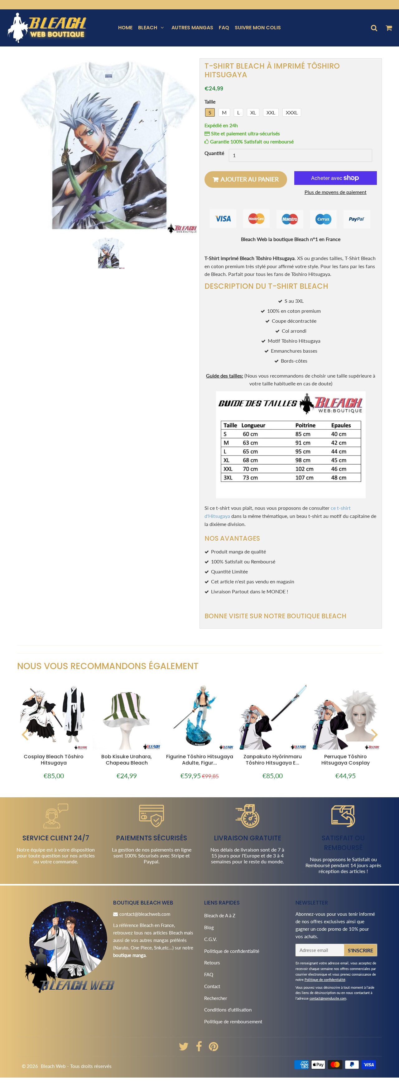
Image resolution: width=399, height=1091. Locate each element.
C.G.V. (210, 939)
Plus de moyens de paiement (336, 192)
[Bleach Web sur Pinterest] (213, 1048)
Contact (212, 986)
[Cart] (389, 27)
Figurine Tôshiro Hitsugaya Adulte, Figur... (199, 759)
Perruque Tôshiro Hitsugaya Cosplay (345, 759)
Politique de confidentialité (231, 951)
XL (253, 112)
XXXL (292, 112)
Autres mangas (192, 27)
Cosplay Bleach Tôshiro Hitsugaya (54, 759)
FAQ (224, 27)
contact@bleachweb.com (144, 914)
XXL (271, 112)
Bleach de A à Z (219, 915)
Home (125, 27)
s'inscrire (360, 950)
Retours (212, 962)
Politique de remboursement (233, 1021)
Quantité (214, 153)
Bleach (147, 27)
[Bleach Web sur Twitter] (184, 1048)
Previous (24, 734)
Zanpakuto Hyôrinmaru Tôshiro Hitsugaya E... (272, 759)
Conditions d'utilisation (228, 1009)
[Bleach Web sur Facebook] (199, 1048)
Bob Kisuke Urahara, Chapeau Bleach (126, 759)
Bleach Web (53, 1066)
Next (374, 734)
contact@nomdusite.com (328, 998)
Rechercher (215, 998)
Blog (209, 927)
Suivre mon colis (258, 27)
